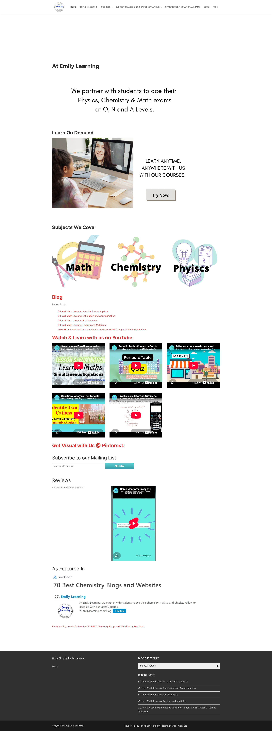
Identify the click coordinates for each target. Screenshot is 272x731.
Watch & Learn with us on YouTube (92, 337)
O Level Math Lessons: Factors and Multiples (82, 325)
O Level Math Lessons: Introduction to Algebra (83, 311)
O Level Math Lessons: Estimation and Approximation (86, 315)
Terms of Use (169, 725)
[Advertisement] (136, 41)
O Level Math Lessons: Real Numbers (77, 320)
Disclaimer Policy (150, 725)
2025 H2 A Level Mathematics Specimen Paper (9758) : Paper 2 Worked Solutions (102, 329)
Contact (182, 725)
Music (55, 666)
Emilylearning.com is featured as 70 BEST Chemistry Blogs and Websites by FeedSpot (98, 626)
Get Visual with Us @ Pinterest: (88, 445)
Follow (119, 466)
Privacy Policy (131, 725)
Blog (57, 297)
